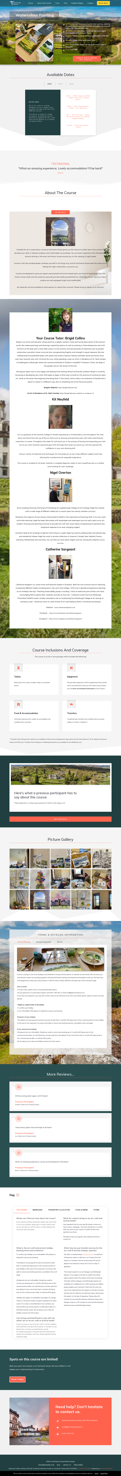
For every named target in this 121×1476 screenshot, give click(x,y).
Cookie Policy (104, 1473)
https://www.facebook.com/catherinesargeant (65, 613)
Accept (96, 1473)
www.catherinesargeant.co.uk (64, 607)
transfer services (88, 1254)
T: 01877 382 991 (84, 1468)
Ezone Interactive (106, 1468)
